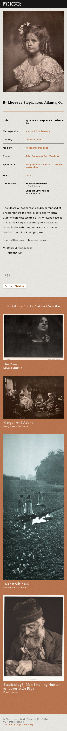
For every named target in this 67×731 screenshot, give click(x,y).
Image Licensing (23, 724)
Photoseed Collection (47, 306)
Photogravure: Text (37, 147)
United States (33, 139)
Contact (7, 724)
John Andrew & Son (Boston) (42, 156)
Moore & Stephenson (38, 131)
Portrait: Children (15, 286)
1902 (28, 175)
